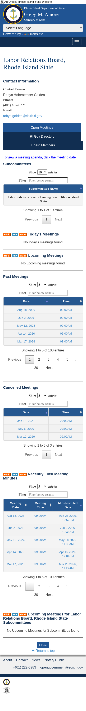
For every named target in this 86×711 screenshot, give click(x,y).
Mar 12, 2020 (26, 436)
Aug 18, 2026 (26, 309)
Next (58, 219)
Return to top (45, 650)
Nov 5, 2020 (26, 428)
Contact (22, 660)
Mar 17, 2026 (26, 341)
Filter (22, 180)
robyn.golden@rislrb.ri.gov (22, 116)
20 (36, 368)
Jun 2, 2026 (26, 317)
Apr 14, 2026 (26, 333)
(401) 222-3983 (24, 667)
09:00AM (40, 515)
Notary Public (54, 660)
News (36, 660)
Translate (36, 34)
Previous (31, 219)
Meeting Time (40, 505)
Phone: (8, 99)
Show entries (43, 172)
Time (66, 301)
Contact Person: (14, 89)
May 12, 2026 (26, 325)
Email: (8, 110)
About (7, 660)
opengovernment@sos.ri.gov (61, 667)
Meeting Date (15, 505)
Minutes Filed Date (68, 505)
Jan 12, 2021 (26, 420)
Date (26, 301)
